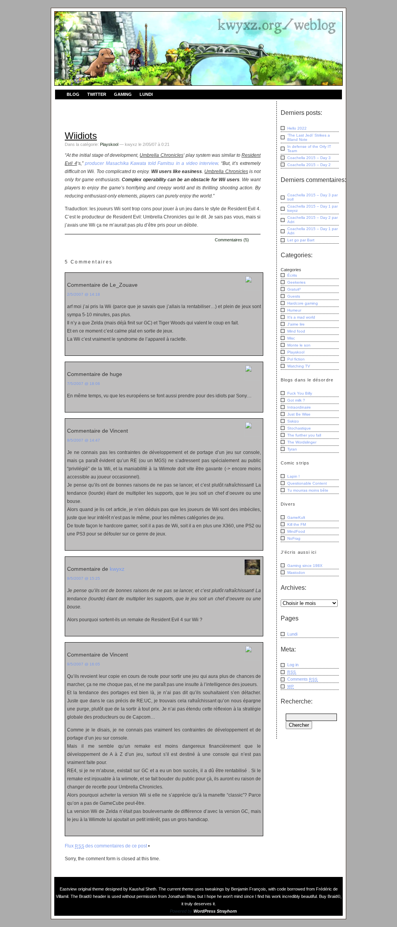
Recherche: (296, 701)
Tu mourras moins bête (307, 490)
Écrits (292, 275)
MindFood (296, 531)
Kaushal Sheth (142, 889)
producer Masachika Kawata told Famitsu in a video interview (151, 163)
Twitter (96, 94)
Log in (293, 664)
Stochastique (299, 428)
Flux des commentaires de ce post (106, 846)
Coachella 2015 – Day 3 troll (312, 197)
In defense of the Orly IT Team (309, 148)
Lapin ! (293, 476)
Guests (293, 296)
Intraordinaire (299, 407)
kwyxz (117, 569)
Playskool (109, 144)
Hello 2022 (297, 128)
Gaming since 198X (305, 565)
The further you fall (304, 435)
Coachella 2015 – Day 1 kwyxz (312, 208)
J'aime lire (296, 324)
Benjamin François (248, 889)
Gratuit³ (293, 289)
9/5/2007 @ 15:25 (83, 578)
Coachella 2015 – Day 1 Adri (312, 231)
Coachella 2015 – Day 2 (309, 165)
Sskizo (293, 421)
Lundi (146, 94)
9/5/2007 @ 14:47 (83, 440)
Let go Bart (300, 240)
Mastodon (296, 572)
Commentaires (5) (232, 239)
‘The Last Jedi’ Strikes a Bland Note (308, 137)
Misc (291, 338)
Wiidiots (81, 135)
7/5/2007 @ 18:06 (83, 383)
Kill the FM (296, 524)
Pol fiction (296, 359)
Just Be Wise (299, 414)
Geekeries (296, 282)
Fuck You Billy (299, 393)
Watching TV (298, 366)
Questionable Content (307, 483)
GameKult (296, 517)
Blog (73, 94)
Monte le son (299, 345)
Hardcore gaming (302, 303)
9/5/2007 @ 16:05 (83, 664)
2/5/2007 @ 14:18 (83, 294)
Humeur (294, 310)
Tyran (292, 449)
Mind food (296, 331)
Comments (302, 679)
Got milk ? (296, 400)
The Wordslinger (301, 442)
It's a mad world (301, 317)
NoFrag (293, 538)
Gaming (123, 94)
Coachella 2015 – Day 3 (309, 158)
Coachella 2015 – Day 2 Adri (312, 219)
